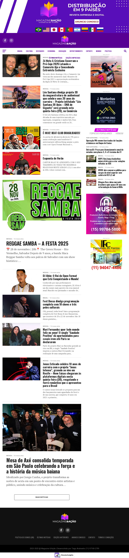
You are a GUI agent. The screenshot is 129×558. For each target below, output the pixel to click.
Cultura (29, 51)
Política (108, 51)
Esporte (89, 51)
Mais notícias (42, 497)
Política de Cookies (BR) (24, 537)
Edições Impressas (73, 57)
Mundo (98, 51)
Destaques (40, 51)
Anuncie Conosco (78, 537)
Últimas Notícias (55, 57)
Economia (51, 51)
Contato (91, 537)
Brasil (19, 51)
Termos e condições (106, 537)
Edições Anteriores (61, 537)
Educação (62, 51)
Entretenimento (76, 51)
